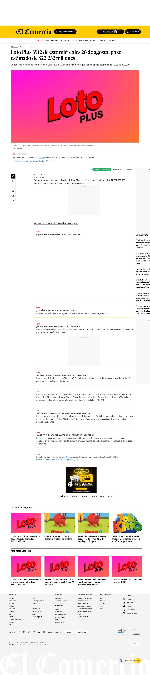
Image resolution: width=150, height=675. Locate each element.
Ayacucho (93, 40)
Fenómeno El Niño (51, 40)
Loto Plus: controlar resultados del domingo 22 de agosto (34, 161)
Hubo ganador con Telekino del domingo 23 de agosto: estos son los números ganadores (126, 624)
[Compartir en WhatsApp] (13, 181)
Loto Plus (41, 157)
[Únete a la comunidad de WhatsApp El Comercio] (107, 169)
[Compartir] (13, 176)
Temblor (75, 40)
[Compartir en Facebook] (13, 185)
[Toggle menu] (11, 31)
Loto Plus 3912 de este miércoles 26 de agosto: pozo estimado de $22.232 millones (26, 624)
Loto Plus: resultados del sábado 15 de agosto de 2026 (127, 666)
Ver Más (116, 513)
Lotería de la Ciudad (103, 513)
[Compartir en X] (13, 190)
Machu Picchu (114, 40)
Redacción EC (41, 175)
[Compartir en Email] (13, 195)
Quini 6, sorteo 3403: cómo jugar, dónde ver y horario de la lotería (58, 623)
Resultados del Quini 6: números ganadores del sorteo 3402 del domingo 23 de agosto (92, 624)
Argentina (89, 513)
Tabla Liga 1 (103, 40)
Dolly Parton (83, 40)
